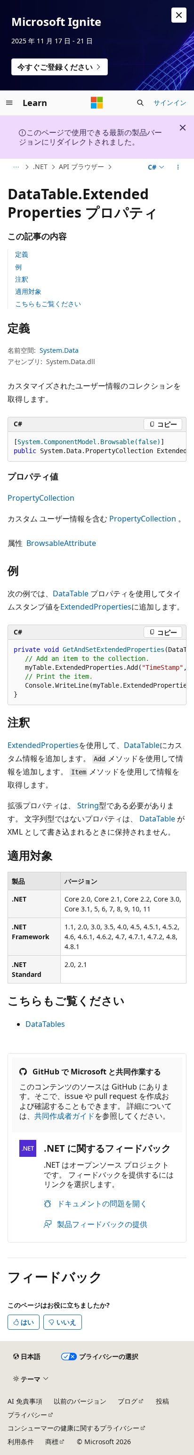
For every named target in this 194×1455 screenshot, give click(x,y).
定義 (21, 254)
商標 (51, 1441)
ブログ (127, 1401)
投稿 (162, 1401)
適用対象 (28, 291)
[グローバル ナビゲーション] (9, 102)
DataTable (71, 593)
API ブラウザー (81, 166)
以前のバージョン (80, 1401)
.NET (40, 166)
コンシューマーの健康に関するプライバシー (73, 1427)
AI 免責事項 (25, 1401)
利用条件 (21, 1441)
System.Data (59, 350)
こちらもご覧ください (48, 303)
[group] (97, 447)
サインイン (170, 102)
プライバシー (27, 1414)
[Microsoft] (97, 103)
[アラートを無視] (178, 15)
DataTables (45, 1024)
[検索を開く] (140, 102)
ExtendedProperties (95, 607)
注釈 (21, 279)
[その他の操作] (178, 167)
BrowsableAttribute (61, 543)
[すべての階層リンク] (16, 167)
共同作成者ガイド (64, 1116)
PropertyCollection (41, 498)
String (88, 805)
